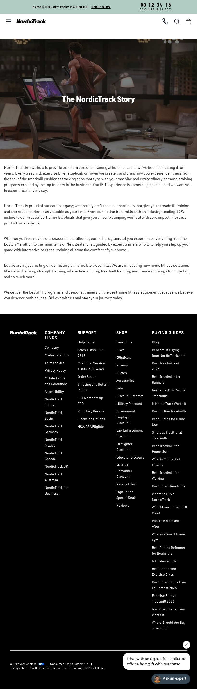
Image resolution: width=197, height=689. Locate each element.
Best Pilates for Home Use (168, 422)
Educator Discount (130, 457)
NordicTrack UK (56, 466)
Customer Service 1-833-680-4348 (91, 366)
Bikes (120, 350)
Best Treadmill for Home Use (165, 448)
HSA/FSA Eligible (91, 426)
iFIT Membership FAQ (90, 400)
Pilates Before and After (166, 523)
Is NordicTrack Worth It (169, 403)
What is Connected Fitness (166, 462)
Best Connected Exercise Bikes (164, 571)
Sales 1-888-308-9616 (91, 352)
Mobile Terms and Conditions (56, 381)
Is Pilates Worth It (165, 561)
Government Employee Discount (125, 417)
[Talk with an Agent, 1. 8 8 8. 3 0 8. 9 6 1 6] (165, 21)
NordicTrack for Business (56, 490)
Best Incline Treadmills (169, 411)
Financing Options (91, 419)
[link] (29, 21)
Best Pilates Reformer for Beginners (168, 550)
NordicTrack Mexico (54, 442)
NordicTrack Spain (54, 415)
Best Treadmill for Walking (165, 475)
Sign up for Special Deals (126, 495)
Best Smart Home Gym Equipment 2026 (169, 585)
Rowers (122, 365)
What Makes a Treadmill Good (169, 510)
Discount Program (129, 396)
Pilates (121, 373)
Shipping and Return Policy (93, 387)
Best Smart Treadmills (168, 486)
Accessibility (54, 391)
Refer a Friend (127, 484)
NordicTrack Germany (54, 429)
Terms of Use (55, 363)
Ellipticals (123, 357)
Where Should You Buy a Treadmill (168, 625)
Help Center (87, 342)
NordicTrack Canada (54, 456)
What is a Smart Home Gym (168, 537)
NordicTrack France (54, 402)
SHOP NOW (101, 7)
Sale (119, 388)
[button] (8, 21)
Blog (155, 342)
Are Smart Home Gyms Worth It (169, 612)
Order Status (87, 377)
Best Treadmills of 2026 (165, 366)
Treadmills (124, 342)
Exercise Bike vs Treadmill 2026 (164, 598)
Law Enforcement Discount (129, 433)
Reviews (122, 505)
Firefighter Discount (124, 447)
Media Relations (57, 355)
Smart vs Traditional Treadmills (167, 435)
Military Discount (129, 403)
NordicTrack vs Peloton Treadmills (169, 393)
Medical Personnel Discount (124, 470)
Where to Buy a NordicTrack (163, 497)
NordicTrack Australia (54, 477)
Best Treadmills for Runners (166, 379)
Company (52, 347)
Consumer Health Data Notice (69, 663)
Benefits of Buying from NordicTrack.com (168, 352)
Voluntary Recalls (91, 411)
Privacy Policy (55, 370)
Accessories (125, 380)
